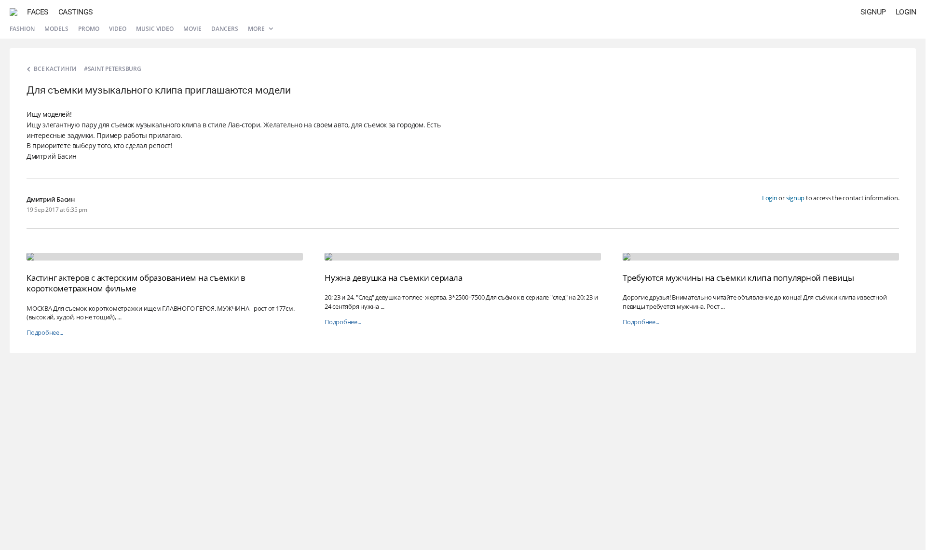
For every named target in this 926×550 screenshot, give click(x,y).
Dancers (224, 29)
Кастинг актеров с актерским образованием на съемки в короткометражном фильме (136, 283)
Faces (38, 11)
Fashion (22, 29)
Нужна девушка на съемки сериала (393, 277)
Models (56, 29)
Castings (75, 11)
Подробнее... (45, 332)
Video (117, 29)
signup (795, 197)
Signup (873, 11)
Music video (155, 29)
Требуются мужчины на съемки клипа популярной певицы (738, 277)
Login (906, 11)
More (257, 29)
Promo (88, 29)
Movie (192, 29)
